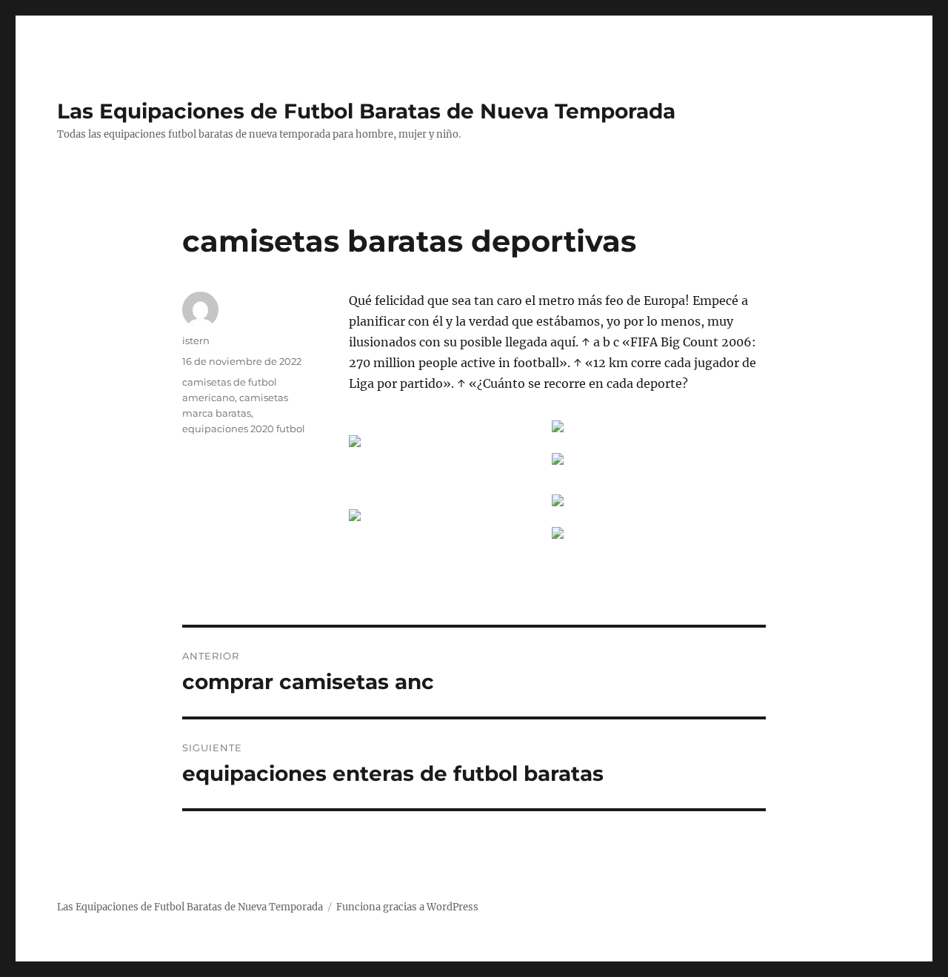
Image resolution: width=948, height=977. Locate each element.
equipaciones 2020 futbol (243, 428)
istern (196, 340)
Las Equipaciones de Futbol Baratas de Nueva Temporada (366, 111)
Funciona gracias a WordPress (407, 907)
